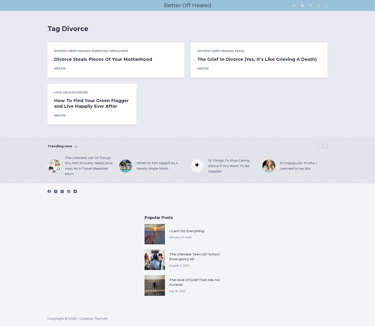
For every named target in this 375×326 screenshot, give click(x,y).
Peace (239, 51)
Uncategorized (75, 92)
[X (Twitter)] (55, 191)
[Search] (326, 5)
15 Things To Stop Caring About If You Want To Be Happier (229, 165)
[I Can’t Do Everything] (155, 234)
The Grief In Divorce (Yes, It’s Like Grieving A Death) (257, 59)
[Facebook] (294, 5)
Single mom (119, 51)
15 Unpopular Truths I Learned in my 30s (298, 165)
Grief (72, 51)
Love (58, 92)
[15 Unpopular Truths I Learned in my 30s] (268, 165)
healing (84, 51)
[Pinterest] (310, 5)
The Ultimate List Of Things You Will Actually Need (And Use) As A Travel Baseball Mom (89, 166)
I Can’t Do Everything (186, 231)
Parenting (100, 51)
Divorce (60, 51)
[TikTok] (318, 5)
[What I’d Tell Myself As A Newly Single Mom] (125, 165)
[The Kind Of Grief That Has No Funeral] (155, 285)
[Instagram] (302, 5)
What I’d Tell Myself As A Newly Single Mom (157, 165)
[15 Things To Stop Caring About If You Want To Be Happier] (197, 165)
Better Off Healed (187, 5)
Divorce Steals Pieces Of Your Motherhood (103, 59)
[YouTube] (75, 191)
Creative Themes (93, 318)
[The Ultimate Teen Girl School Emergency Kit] (155, 260)
